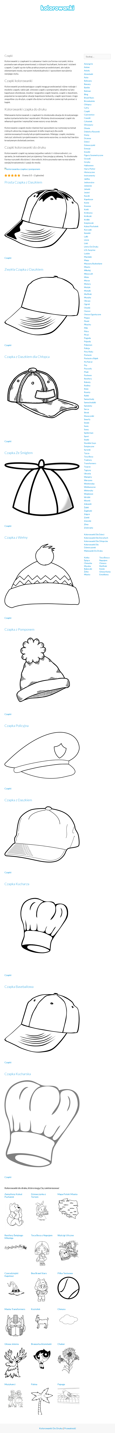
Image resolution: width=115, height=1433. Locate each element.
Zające (87, 514)
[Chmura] (69, 1324)
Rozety (87, 392)
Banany (87, 84)
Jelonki (87, 189)
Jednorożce (89, 182)
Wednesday (89, 483)
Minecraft (88, 274)
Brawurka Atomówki (41, 1344)
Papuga (61, 1384)
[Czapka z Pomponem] (42, 703)
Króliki (87, 219)
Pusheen (88, 375)
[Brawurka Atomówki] (42, 1369)
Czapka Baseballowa (18, 986)
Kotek (102, 569)
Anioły (87, 70)
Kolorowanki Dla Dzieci (94, 534)
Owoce (87, 311)
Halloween (89, 165)
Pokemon (88, 345)
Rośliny (87, 385)
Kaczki (87, 196)
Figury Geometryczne (93, 155)
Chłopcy (87, 104)
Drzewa (87, 138)
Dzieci (87, 141)
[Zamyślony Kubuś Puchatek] (15, 1228)
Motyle (87, 287)
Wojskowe (88, 494)
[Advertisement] (57, 32)
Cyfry (86, 108)
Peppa (87, 318)
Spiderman (88, 433)
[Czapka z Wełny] (42, 607)
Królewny (88, 213)
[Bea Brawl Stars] (42, 1301)
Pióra (86, 331)
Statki (86, 439)
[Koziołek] (42, 1328)
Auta (86, 77)
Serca (86, 409)
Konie (86, 202)
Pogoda (87, 338)
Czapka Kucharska (17, 1074)
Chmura (61, 1309)
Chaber (61, 1344)
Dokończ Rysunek (92, 131)
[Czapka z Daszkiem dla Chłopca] (42, 430)
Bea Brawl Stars (39, 1273)
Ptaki (86, 372)
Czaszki (87, 118)
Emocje (87, 148)
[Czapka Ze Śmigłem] (42, 515)
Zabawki (88, 504)
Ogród (87, 304)
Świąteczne (89, 446)
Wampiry (88, 477)
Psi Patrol (88, 362)
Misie (86, 277)
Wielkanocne (90, 487)
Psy (85, 365)
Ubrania (87, 473)
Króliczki (88, 216)
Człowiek (88, 121)
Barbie (87, 87)
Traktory (88, 460)
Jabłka (87, 179)
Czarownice (89, 114)
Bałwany (88, 81)
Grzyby (87, 162)
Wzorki (87, 500)
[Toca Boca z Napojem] (42, 1265)
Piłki (86, 328)
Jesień (87, 192)
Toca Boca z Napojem (41, 1235)
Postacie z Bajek (91, 358)
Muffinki (88, 294)
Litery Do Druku (91, 246)
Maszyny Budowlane (93, 263)
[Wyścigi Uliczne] (69, 1260)
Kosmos (87, 206)
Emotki (87, 152)
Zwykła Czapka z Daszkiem (23, 269)
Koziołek (35, 1309)
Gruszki (87, 158)
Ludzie (87, 253)
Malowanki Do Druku (93, 551)
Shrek (86, 412)
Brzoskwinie (89, 101)
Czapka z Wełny (16, 537)
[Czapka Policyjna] (42, 777)
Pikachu (87, 324)
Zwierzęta (88, 527)
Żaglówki (88, 511)
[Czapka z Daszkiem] (42, 861)
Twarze (87, 466)
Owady (87, 307)
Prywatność (70, 1428)
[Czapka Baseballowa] (42, 1051)
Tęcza (86, 453)
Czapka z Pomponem (19, 629)
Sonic (86, 426)
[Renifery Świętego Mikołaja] (15, 1251)
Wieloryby (88, 490)
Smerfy (87, 419)
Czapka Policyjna (16, 726)
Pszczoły (88, 368)
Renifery (88, 378)
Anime (87, 67)
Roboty (87, 382)
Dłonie (87, 128)
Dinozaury (88, 124)
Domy (86, 135)
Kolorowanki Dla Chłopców (96, 541)
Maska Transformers (14, 1309)
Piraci (86, 334)
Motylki (87, 290)
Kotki (86, 209)
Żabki (86, 507)
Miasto (87, 267)
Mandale (88, 257)
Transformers (90, 463)
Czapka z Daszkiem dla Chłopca (27, 357)
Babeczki (88, 569)
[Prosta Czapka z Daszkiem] (42, 247)
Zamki (86, 517)
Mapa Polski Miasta (67, 1194)
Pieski (86, 321)
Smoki (86, 422)
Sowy (86, 429)
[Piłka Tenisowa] (69, 1297)
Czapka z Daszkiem (18, 800)
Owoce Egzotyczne (92, 314)
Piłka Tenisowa (65, 1273)
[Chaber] (69, 1372)
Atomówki (88, 74)
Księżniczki (89, 223)
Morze (87, 280)
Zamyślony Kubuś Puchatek (13, 1195)
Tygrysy (87, 470)
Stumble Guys (90, 443)
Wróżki (87, 497)
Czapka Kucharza (16, 884)
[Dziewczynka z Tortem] (42, 1220)
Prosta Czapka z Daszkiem (23, 182)
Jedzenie (88, 185)
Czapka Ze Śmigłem (18, 453)
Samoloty (88, 406)
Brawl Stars (89, 97)
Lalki (86, 236)
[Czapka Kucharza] (42, 964)
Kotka (86, 557)
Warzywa (88, 480)
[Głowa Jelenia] (15, 1376)
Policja (87, 348)
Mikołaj (87, 270)
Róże (86, 389)
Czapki (7, 257)
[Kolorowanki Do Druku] (57, 7)
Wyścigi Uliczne (66, 1235)
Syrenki (87, 450)
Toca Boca (88, 456)
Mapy (86, 260)
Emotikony (104, 574)
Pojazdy (87, 341)
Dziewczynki (89, 145)
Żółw (86, 571)
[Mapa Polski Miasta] (69, 1218)
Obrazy (87, 301)
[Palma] (42, 1413)
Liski (86, 243)
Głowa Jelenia (11, 1344)
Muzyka (87, 297)
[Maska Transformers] (15, 1336)
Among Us (88, 64)
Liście (86, 240)
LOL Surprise (89, 250)
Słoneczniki (89, 416)
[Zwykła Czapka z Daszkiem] (42, 334)
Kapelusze (88, 199)
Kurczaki (88, 229)
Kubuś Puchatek (91, 226)
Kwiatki (87, 233)
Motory (87, 284)
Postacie (88, 355)
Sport (86, 436)
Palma (34, 1384)
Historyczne (89, 172)
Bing (86, 94)
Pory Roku (88, 351)
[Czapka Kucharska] (42, 1166)
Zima (86, 524)
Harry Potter (89, 169)
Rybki (86, 395)
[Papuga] (69, 1402)
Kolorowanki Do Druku (51, 1428)
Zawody (87, 521)
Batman (87, 91)
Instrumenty (89, 175)
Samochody (89, 399)
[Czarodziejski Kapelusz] (15, 1296)
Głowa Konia (105, 571)
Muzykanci (9, 1384)
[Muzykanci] (15, 1408)
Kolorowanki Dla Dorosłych (96, 538)
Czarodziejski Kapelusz (11, 1274)
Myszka (87, 566)
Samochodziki (90, 402)
